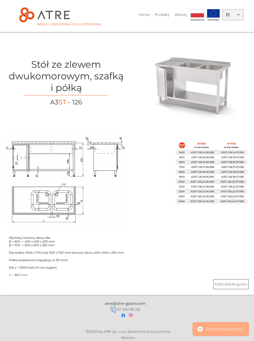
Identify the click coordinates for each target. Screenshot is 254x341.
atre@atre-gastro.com (125, 303)
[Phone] (113, 309)
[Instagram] (130, 315)
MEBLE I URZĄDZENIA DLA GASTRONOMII (69, 24)
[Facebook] (123, 315)
